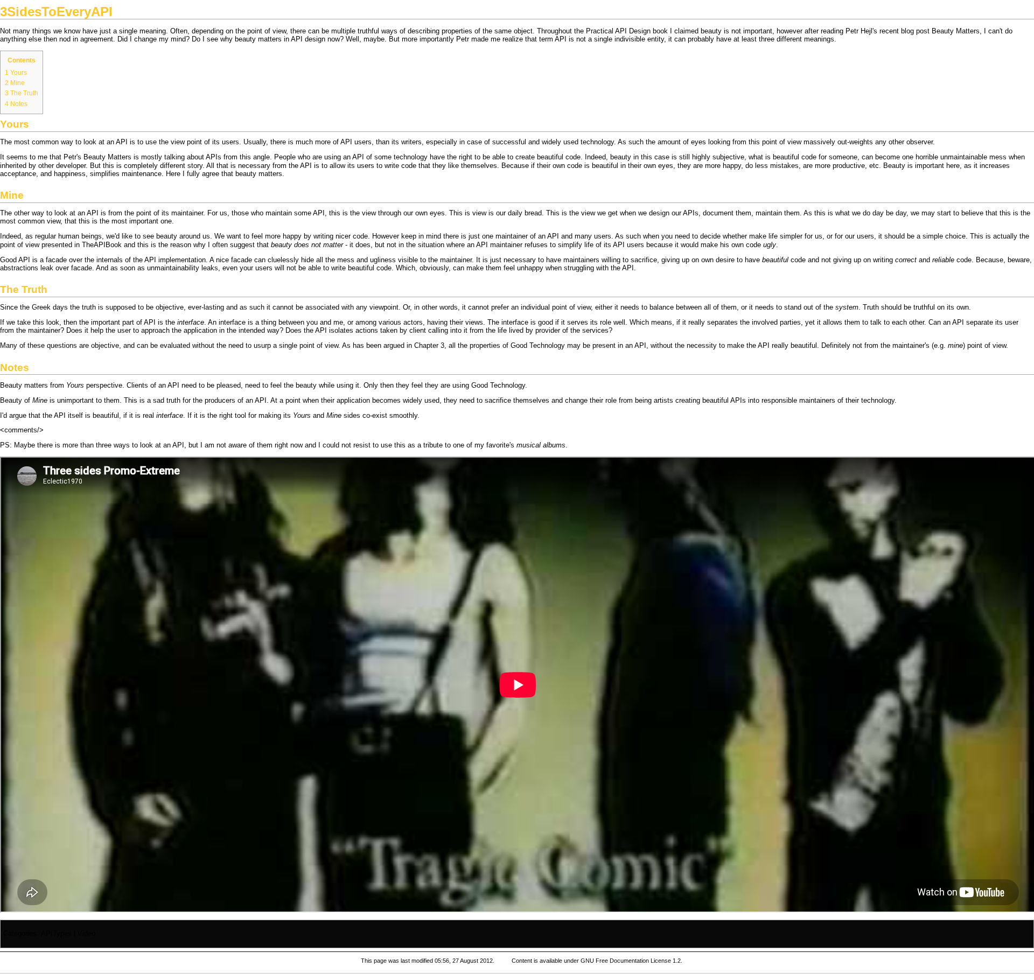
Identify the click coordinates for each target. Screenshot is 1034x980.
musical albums (540, 445)
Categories (20, 933)
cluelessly (283, 260)
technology (878, 400)
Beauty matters (24, 385)
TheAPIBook (102, 245)
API (297, 39)
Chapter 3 (429, 345)
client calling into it (438, 330)
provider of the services (572, 330)
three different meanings (796, 39)
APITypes (56, 933)
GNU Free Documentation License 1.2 (631, 960)
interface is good (527, 322)
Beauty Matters (956, 31)
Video (86, 933)
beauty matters (258, 174)
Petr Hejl (859, 31)
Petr (462, 39)
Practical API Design (618, 31)
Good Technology (538, 345)
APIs (213, 157)
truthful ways (377, 31)
